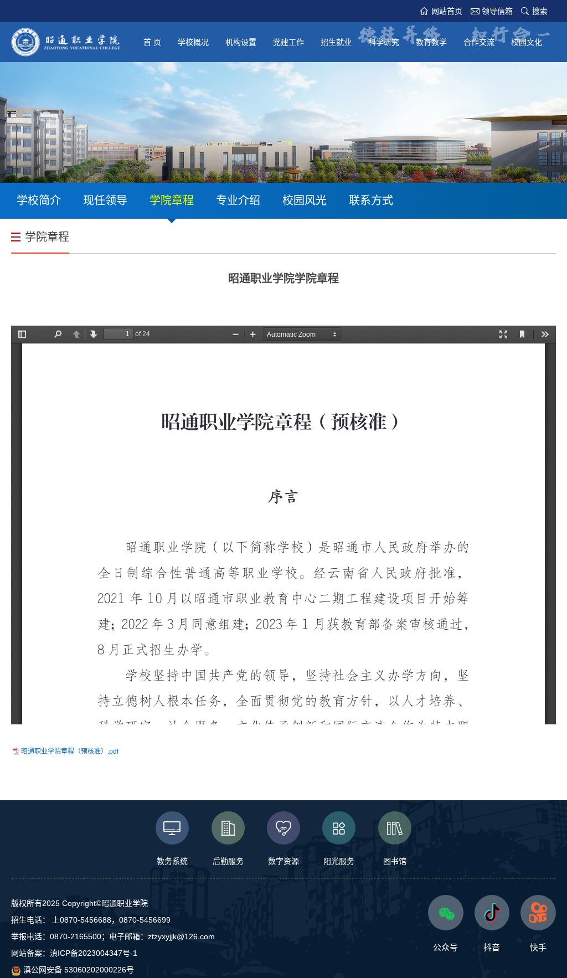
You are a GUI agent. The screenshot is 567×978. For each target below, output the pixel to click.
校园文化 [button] (526, 42)
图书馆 (394, 861)
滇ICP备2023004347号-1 (93, 953)
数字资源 (283, 861)
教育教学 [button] (431, 42)
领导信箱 (497, 11)
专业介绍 (238, 200)
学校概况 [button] (193, 42)
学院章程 (172, 200)
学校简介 (39, 200)
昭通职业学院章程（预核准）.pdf (69, 751)
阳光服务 (338, 861)
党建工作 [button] (288, 42)
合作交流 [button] (478, 42)
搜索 (540, 11)
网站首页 (446, 11)
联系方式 (371, 200)
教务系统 (172, 861)
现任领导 (105, 200)
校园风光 (304, 200)
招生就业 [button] (336, 42)
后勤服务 (228, 861)
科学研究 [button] (383, 42)
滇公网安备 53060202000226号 (77, 969)
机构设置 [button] (240, 42)
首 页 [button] (152, 42)
